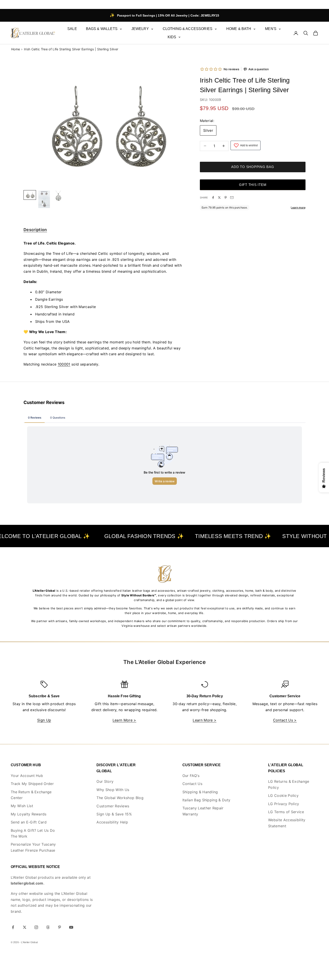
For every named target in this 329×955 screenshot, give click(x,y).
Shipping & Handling (200, 792)
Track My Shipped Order (32, 783)
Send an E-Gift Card (29, 822)
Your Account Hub (27, 775)
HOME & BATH (238, 29)
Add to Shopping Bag (252, 167)
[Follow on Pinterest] (59, 927)
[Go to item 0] (30, 195)
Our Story (104, 781)
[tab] (35, 230)
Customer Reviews (112, 806)
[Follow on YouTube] (71, 927)
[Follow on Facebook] (13, 927)
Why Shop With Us (112, 789)
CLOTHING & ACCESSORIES (187, 29)
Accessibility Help (112, 822)
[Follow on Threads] (48, 927)
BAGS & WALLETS (102, 29)
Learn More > (124, 720)
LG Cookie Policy (283, 795)
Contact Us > (285, 720)
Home (15, 49)
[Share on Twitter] (219, 197)
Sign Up (44, 720)
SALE (72, 29)
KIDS (172, 37)
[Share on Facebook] (213, 197)
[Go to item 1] (44, 199)
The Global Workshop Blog (119, 797)
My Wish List (22, 806)
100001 (64, 364)
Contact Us (192, 783)
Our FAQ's (191, 775)
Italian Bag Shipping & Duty (206, 800)
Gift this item (253, 185)
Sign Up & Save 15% (114, 814)
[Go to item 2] (58, 196)
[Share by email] (232, 197)
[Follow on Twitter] (24, 927)
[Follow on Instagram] (36, 927)
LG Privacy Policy (283, 804)
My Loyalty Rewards (29, 814)
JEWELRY (140, 29)
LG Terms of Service (286, 812)
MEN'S (270, 29)
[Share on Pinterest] (225, 197)
